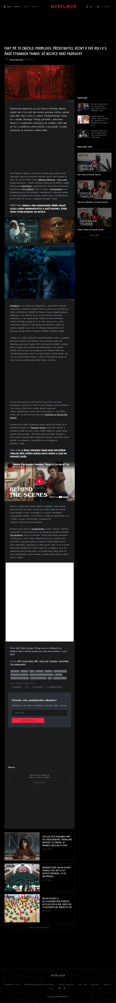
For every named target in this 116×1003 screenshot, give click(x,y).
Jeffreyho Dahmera (46, 179)
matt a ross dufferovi (41, 675)
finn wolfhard (38, 678)
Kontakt (95, 985)
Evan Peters (26, 186)
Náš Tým (83, 985)
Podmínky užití (12, 985)
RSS (51, 989)
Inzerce (107, 985)
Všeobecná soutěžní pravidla (39, 985)
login (107, 7)
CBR (19, 661)
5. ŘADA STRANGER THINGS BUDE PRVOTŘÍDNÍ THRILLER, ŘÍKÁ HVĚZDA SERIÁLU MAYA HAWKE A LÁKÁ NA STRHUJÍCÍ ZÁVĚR (38, 453)
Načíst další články (40, 927)
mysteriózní (60, 671)
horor (48, 671)
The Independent (18, 664)
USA (32, 671)
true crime (62, 179)
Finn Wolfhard (16, 535)
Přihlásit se (28, 720)
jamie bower (60, 678)
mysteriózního (38, 528)
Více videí (94, 235)
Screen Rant (27, 661)
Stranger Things (38, 427)
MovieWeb (63, 661)
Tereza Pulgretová (16, 59)
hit (49, 678)
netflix (15, 671)
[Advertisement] (39, 152)
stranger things (19, 675)
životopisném (56, 189)
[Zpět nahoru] (109, 996)
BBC (36, 661)
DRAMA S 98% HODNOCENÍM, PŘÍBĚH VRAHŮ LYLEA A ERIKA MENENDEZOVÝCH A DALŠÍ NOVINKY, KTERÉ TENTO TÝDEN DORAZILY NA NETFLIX (38, 208)
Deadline (54, 661)
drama (39, 671)
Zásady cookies (66, 985)
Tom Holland (27, 189)
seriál (24, 671)
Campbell (14, 305)
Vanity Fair (43, 661)
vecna (59, 675)
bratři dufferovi (19, 678)
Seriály (10, 68)
